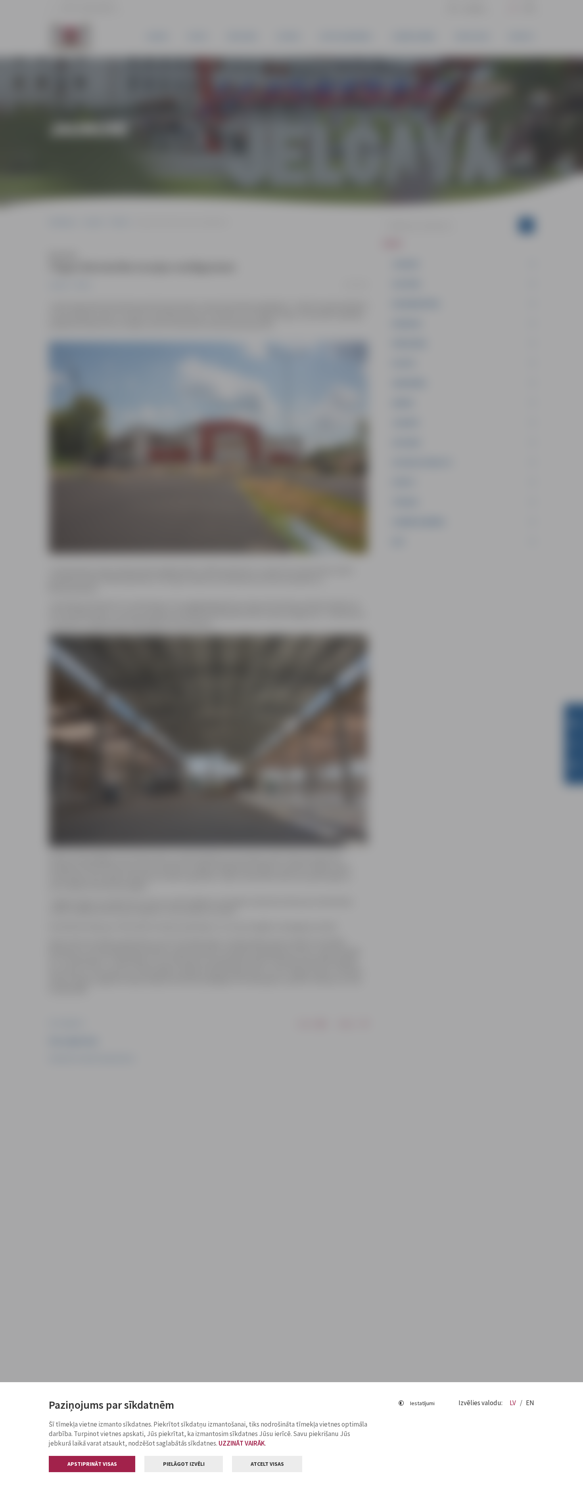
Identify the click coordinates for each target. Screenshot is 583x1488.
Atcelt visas (267, 1463)
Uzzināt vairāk (242, 1443)
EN (530, 1402)
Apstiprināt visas (92, 1463)
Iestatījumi (422, 1403)
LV (513, 1402)
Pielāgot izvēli (184, 1463)
